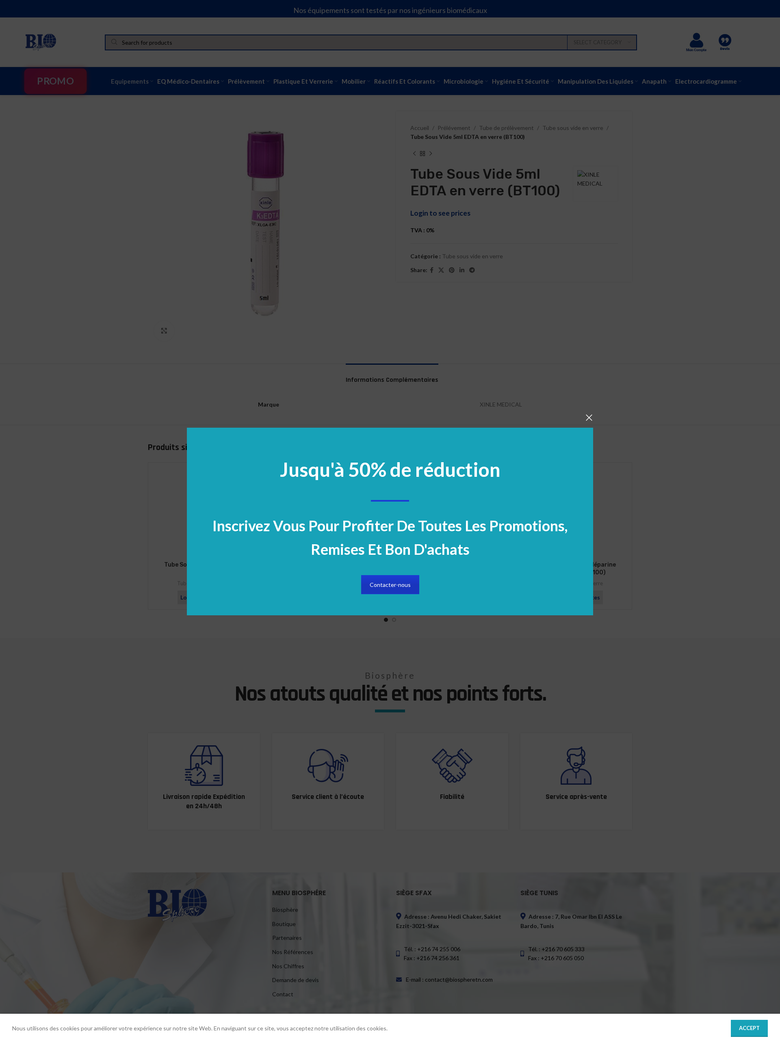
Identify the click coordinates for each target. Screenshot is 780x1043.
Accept (749, 1028)
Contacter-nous (390, 584)
